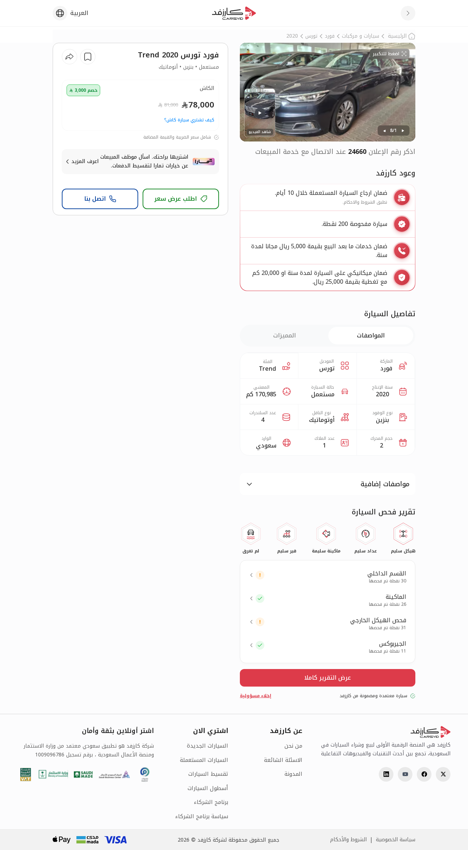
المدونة (293, 774)
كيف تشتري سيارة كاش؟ (189, 120)
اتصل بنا (95, 198)
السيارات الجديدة (207, 746)
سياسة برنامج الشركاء (201, 816)
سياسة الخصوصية (395, 839)
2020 (292, 36)
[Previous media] (384, 130)
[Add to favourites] (87, 56)
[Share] (69, 56)
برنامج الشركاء (211, 802)
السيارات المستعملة (204, 760)
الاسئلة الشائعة (283, 760)
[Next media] (403, 130)
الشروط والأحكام (348, 839)
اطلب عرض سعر (175, 198)
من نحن (293, 746)
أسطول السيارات (208, 788)
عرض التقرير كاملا (327, 677)
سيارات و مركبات (360, 36)
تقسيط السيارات (208, 774)
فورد (330, 36)
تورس (311, 36)
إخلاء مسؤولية (255, 695)
